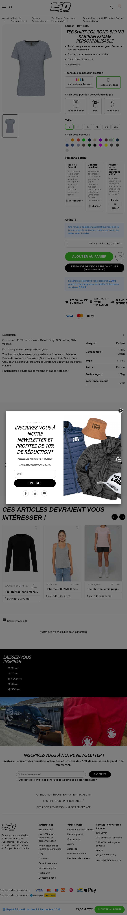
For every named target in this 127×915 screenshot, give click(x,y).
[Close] (120, 411)
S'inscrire (35, 483)
